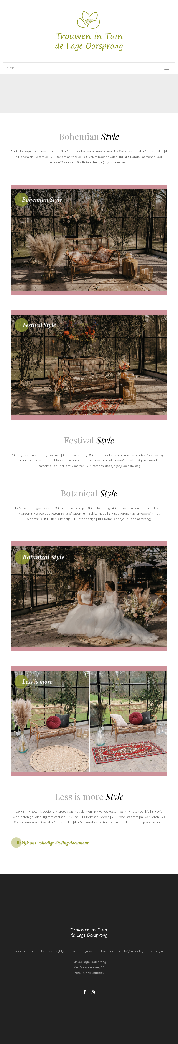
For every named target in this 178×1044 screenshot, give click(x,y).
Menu (12, 68)
